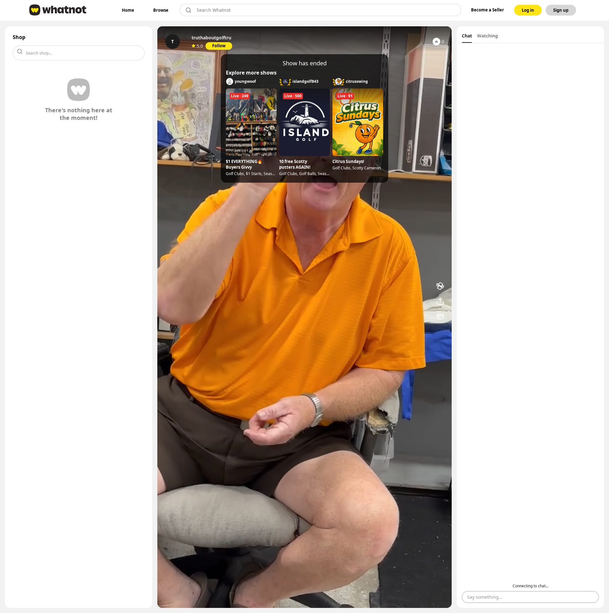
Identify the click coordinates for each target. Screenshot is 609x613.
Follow (219, 46)
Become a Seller (487, 10)
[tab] (467, 36)
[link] (128, 10)
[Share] (440, 301)
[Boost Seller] (440, 286)
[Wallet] (440, 316)
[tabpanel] (530, 325)
